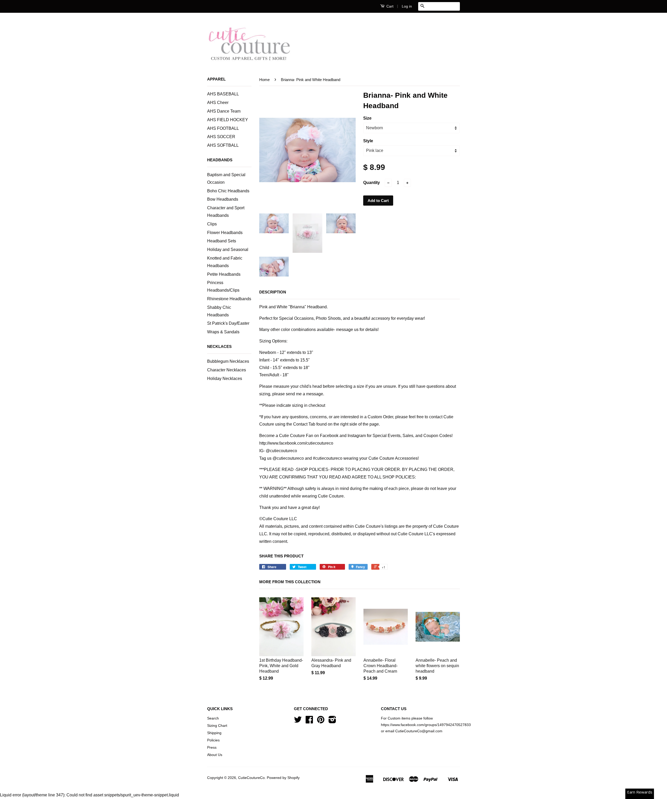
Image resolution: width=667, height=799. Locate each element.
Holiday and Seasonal (227, 249)
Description (272, 292)
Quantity (371, 182)
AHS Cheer (217, 102)
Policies (213, 740)
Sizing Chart (217, 726)
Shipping (214, 733)
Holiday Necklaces (224, 378)
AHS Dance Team (223, 111)
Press (212, 747)
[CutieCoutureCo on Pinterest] (321, 721)
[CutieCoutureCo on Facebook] (309, 721)
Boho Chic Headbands (228, 191)
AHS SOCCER (221, 136)
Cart (389, 6)
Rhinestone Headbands (229, 299)
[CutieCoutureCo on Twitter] (298, 721)
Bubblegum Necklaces (228, 361)
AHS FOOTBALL (223, 128)
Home (264, 79)
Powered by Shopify (283, 778)
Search (213, 718)
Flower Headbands (225, 232)
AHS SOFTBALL (223, 145)
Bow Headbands (222, 199)
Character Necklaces (226, 370)
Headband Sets (221, 241)
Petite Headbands (223, 274)
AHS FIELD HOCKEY (227, 120)
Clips (212, 224)
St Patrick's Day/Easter (228, 323)
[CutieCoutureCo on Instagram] (332, 721)
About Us (214, 755)
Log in (407, 6)
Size (367, 118)
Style (368, 141)
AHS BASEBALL (223, 94)
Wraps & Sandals (223, 332)
